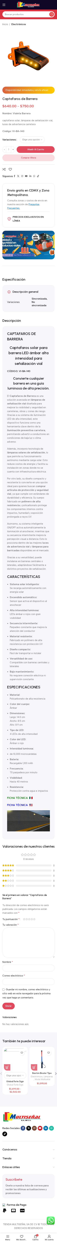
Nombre (7, 961)
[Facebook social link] (14, 176)
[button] (34, 1067)
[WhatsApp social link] (34, 176)
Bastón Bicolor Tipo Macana (42, 1074)
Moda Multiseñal (42, 1079)
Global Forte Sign (15, 1085)
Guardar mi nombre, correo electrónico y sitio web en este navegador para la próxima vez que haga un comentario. (26, 993)
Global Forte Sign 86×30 (15, 1082)
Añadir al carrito (35, 149)
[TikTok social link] (38, 176)
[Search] (51, 14)
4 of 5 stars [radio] (31, 919)
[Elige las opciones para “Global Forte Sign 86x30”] (7, 1067)
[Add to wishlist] (10, 169)
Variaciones (9, 139)
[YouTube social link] (26, 176)
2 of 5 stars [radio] (26, 919)
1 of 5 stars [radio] (24, 919)
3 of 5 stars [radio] (29, 919)
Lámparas (48, 1076)
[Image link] (22, 1116)
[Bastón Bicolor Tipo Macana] (42, 1059)
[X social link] (18, 176)
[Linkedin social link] (30, 176)
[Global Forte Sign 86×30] (15, 1059)
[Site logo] (28, 4)
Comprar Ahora (28, 158)
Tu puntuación (11, 919)
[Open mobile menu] (4, 5)
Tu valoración (10, 924)
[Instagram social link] (22, 176)
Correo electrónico (13, 975)
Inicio (5, 24)
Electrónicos (18, 24)
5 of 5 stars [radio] (34, 919)
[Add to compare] (4, 169)
